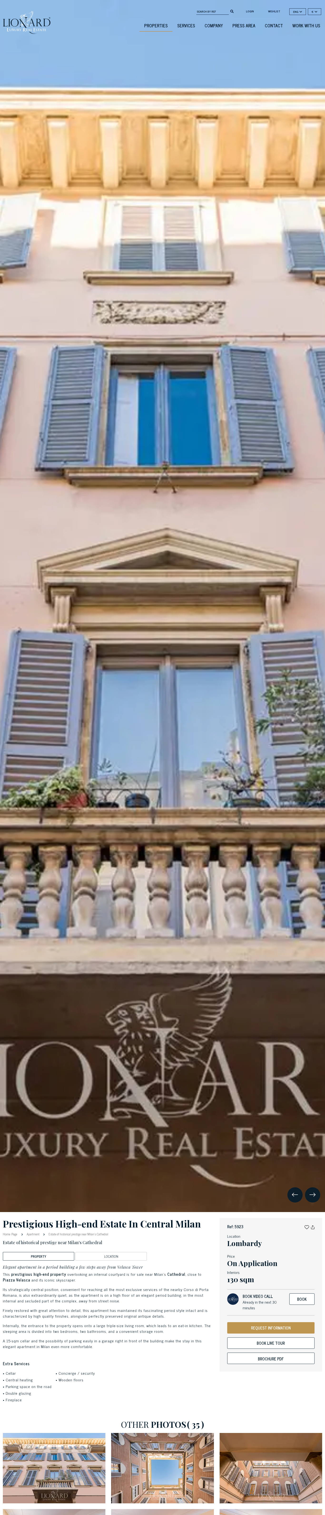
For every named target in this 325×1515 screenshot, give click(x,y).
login (250, 11)
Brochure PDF (271, 1359)
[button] (307, 1226)
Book (302, 1299)
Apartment (33, 1234)
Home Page (10, 1234)
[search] (232, 11)
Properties (156, 25)
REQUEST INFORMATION (271, 1328)
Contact (274, 25)
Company (214, 25)
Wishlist (274, 11)
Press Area (243, 25)
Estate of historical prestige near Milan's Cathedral (78, 1234)
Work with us (306, 25)
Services (186, 25)
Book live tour (271, 1343)
